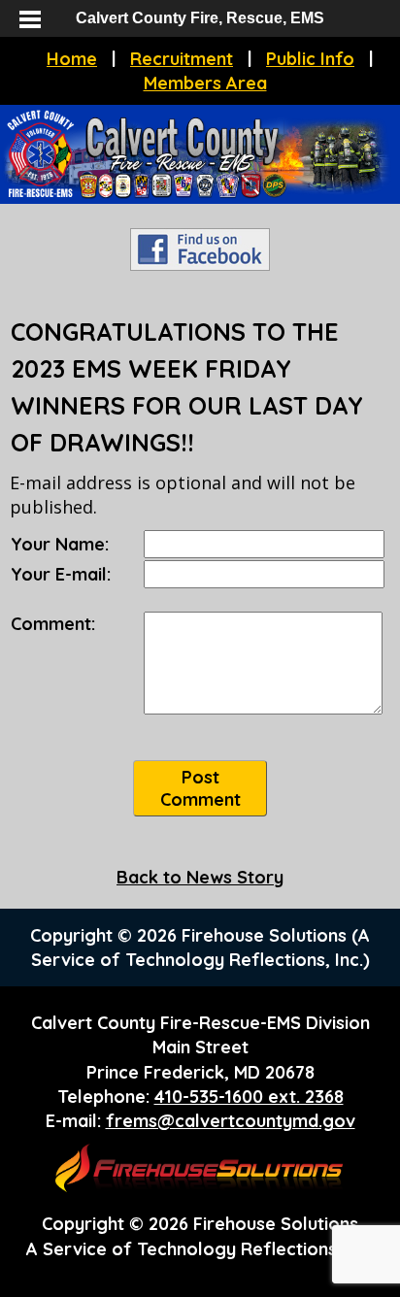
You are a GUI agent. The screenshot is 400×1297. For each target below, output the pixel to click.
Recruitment (181, 59)
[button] (29, 19)
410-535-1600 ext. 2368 (249, 1096)
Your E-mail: (61, 574)
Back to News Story (200, 877)
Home (72, 59)
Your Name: (60, 544)
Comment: (53, 624)
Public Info (310, 59)
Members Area (205, 83)
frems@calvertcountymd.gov (230, 1121)
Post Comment (200, 788)
